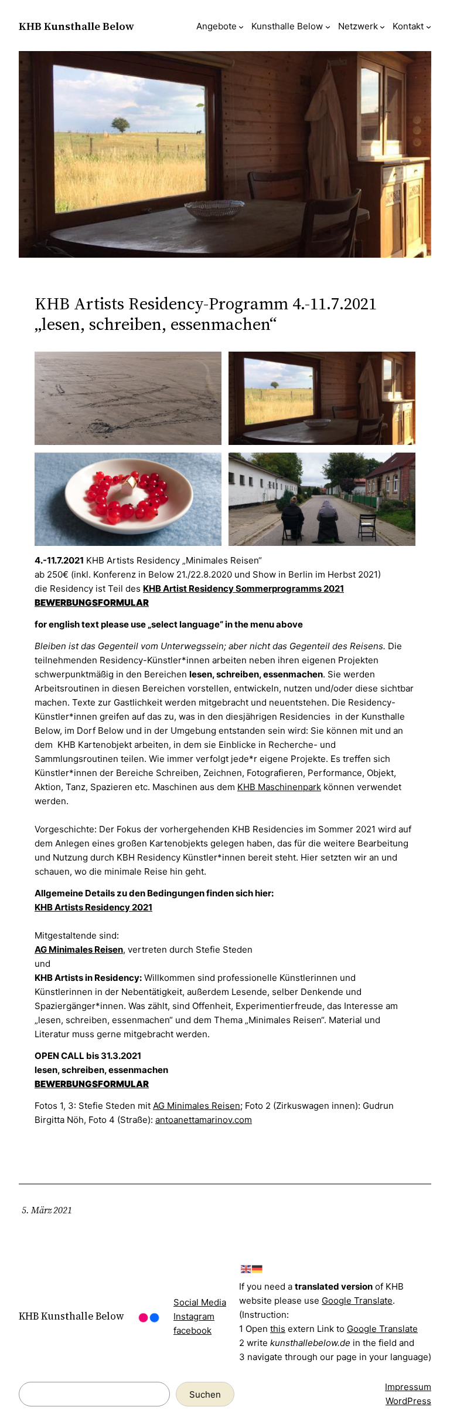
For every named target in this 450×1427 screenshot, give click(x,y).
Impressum (408, 1386)
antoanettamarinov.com (203, 1119)
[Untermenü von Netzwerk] (382, 26)
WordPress (408, 1400)
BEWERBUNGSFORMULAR (92, 602)
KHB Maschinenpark (279, 786)
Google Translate (357, 1300)
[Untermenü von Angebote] (241, 26)
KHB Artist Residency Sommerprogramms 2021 (243, 588)
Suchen (205, 1394)
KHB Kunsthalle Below (76, 26)
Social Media (199, 1302)
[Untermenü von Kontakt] (428, 26)
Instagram (193, 1316)
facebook (192, 1330)
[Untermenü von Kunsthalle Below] (327, 26)
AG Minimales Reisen (79, 949)
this (277, 1328)
